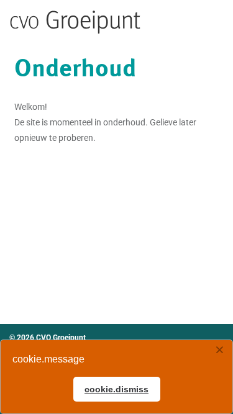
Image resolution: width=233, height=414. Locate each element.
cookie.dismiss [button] (116, 389)
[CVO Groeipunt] (75, 22)
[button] (219, 350)
